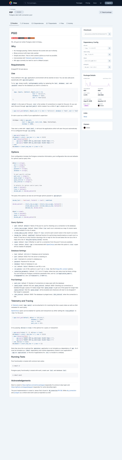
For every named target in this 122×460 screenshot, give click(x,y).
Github (85, 116)
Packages (79, 3)
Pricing (88, 3)
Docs (95, 3)
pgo (11, 12)
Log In (109, 3)
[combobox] (41, 3)
